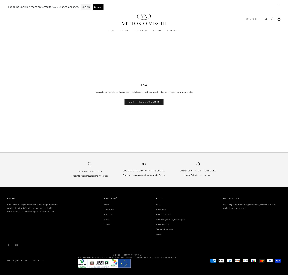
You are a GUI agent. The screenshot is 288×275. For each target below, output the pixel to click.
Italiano (251, 19)
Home (111, 31)
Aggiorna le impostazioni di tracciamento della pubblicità (139, 258)
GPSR (159, 234)
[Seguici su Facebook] (8, 244)
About (157, 31)
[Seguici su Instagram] (16, 244)
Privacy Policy (162, 224)
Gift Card (140, 31)
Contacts (173, 31)
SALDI (124, 31)
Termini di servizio (164, 229)
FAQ (158, 204)
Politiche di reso (163, 214)
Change (98, 7)
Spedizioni (161, 209)
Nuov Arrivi (109, 209)
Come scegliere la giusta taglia (170, 219)
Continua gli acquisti (144, 102)
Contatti (107, 224)
